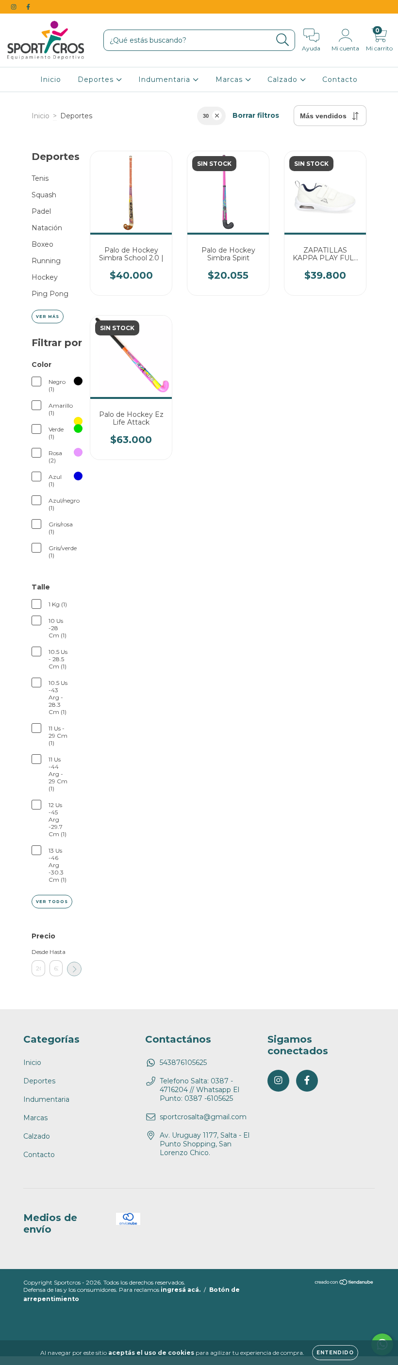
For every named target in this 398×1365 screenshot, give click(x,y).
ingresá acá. (180, 1289)
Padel (41, 211)
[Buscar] (282, 40)
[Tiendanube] (344, 1283)
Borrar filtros (255, 115)
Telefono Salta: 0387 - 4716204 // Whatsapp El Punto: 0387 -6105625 (199, 1090)
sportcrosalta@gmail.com (203, 1116)
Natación (47, 227)
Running (46, 260)
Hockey (45, 277)
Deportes (97, 79)
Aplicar (74, 969)
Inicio (50, 79)
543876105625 (183, 1062)
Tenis (40, 178)
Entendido (335, 1352)
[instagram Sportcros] (14, 6)
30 (206, 116)
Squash (44, 194)
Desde (38, 951)
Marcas (230, 79)
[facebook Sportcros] (28, 6)
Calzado (283, 79)
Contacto (340, 79)
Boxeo (42, 244)
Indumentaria (165, 79)
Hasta (56, 951)
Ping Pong (50, 293)
